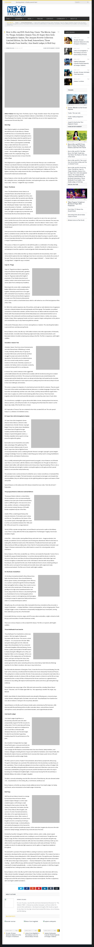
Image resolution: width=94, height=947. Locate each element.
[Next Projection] (16, 10)
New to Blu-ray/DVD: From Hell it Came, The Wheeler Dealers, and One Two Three (77, 145)
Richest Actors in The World (76, 220)
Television (18, 19)
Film (7, 19)
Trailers (40, 19)
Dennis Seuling (10, 48)
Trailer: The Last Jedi (74, 113)
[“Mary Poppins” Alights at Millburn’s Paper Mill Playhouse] (77, 194)
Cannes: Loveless (79, 81)
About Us (73, 19)
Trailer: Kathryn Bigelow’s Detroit (75, 117)
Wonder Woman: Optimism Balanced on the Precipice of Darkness (13, 934)
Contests (49, 19)
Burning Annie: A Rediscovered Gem (26, 2)
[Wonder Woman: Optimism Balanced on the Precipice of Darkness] (13, 925)
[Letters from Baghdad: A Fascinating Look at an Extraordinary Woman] (32, 925)
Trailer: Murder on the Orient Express (77, 108)
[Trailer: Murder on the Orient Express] (77, 99)
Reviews (57, 48)
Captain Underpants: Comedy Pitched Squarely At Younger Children (51, 934)
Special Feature (73, 184)
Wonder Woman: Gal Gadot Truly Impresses (81, 73)
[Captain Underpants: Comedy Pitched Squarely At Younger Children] (51, 925)
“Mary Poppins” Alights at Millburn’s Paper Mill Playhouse (76, 203)
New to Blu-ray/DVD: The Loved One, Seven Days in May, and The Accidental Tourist (77, 162)
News (29, 19)
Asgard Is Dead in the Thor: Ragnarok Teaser (76, 123)
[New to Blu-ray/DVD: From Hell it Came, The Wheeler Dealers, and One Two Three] (77, 136)
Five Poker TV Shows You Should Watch (75, 210)
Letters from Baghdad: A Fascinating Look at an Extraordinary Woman (32, 934)
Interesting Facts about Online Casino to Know (76, 215)
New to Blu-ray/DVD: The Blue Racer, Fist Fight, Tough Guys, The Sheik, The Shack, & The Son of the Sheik (77, 153)
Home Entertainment (49, 48)
